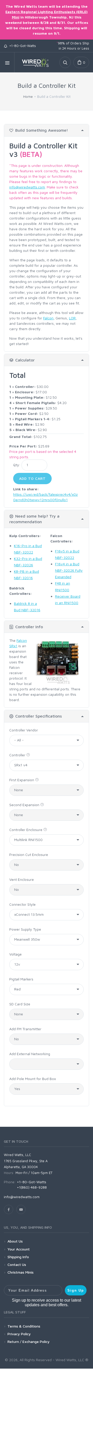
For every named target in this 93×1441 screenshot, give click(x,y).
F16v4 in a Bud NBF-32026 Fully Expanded (69, 570)
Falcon (48, 318)
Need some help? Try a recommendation (34, 519)
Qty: (16, 465)
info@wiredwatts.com (27, 187)
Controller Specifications (38, 716)
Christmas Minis (20, 1272)
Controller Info (29, 626)
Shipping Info (18, 1257)
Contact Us (16, 1264)
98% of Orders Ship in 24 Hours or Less (73, 45)
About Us (15, 1241)
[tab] (46, 130)
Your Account (18, 1249)
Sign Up (75, 1290)
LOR (72, 318)
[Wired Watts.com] (33, 62)
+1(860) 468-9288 (32, 1187)
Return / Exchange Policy (28, 1341)
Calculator (25, 360)
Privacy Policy (19, 1334)
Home (28, 96)
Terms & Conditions (23, 1326)
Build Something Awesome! (41, 130)
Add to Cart (32, 478)
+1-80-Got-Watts (21, 46)
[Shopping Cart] (81, 62)
